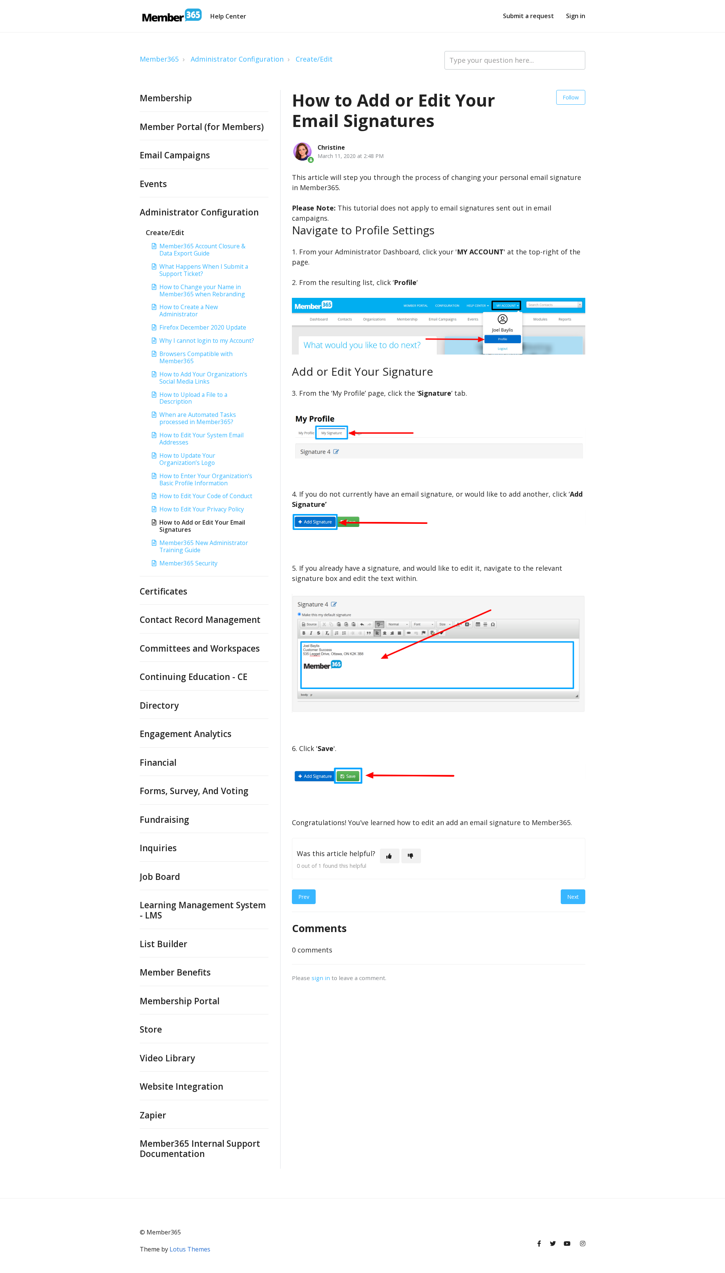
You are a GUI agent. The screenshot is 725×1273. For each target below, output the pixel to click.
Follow (571, 97)
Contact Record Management (200, 620)
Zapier (153, 1115)
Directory (159, 705)
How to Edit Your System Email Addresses (201, 438)
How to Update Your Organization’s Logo (187, 459)
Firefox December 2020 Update (202, 327)
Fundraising (164, 819)
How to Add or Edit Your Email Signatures (202, 526)
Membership (166, 98)
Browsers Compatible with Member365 (196, 357)
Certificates (163, 591)
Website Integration (181, 1086)
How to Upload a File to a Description (193, 398)
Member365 (159, 58)
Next (573, 896)
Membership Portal (179, 1001)
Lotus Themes (190, 1249)
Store (151, 1029)
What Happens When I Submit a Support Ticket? (203, 270)
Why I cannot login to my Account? (206, 340)
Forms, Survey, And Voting (194, 791)
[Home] (171, 16)
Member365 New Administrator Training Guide (203, 546)
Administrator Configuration (237, 58)
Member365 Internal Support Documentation (200, 1149)
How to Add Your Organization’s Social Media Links (203, 378)
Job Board (160, 877)
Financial (158, 762)
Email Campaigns (175, 155)
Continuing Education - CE (193, 677)
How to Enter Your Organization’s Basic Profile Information (205, 479)
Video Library (167, 1058)
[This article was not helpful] (411, 856)
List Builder (163, 944)
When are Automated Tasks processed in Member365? (197, 418)
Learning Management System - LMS (203, 910)
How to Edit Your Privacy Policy (201, 509)
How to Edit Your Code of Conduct (205, 496)
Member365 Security (188, 563)
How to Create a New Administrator (188, 310)
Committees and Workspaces (200, 648)
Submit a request (528, 16)
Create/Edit (314, 58)
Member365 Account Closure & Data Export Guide (202, 249)
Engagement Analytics (185, 734)
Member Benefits (175, 972)
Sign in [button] (575, 16)
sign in (321, 978)
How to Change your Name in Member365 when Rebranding (202, 290)
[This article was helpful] (390, 856)
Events (153, 184)
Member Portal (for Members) (202, 127)
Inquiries (158, 848)
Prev (303, 896)
